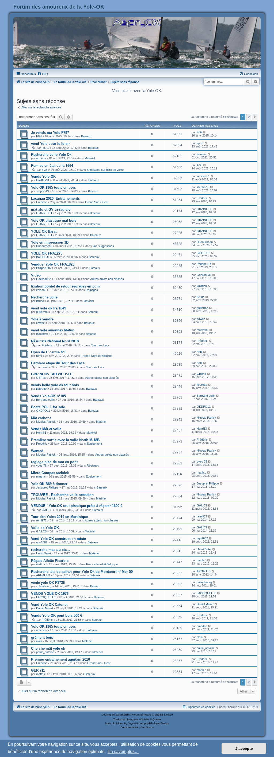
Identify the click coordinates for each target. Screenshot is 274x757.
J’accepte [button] (244, 748)
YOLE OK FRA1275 (46, 253)
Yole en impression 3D (49, 242)
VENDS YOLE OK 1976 (49, 594)
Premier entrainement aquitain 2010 (60, 659)
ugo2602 (41, 542)
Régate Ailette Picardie (49, 561)
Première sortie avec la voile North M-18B (65, 440)
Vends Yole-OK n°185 (48, 396)
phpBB (124, 714)
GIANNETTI (44, 213)
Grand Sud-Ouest (96, 202)
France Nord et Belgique (96, 355)
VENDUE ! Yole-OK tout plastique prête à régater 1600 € (76, 506)
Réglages (92, 290)
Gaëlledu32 (43, 279)
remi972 (41, 520)
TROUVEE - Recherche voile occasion (62, 495)
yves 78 (41, 465)
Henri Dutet (43, 553)
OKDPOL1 (43, 410)
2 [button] (249, 117)
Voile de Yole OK (45, 528)
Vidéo (36, 275)
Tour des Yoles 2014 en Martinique (59, 517)
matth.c (41, 476)
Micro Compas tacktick (50, 473)
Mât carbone (41, 418)
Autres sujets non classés (107, 279)
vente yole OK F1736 (48, 583)
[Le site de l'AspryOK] (137, 22)
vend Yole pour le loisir (50, 144)
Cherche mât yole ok (48, 648)
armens (41, 158)
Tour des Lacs (100, 345)
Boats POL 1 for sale (48, 407)
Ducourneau (44, 246)
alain (39, 641)
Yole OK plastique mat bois (53, 220)
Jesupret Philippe (47, 487)
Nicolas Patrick (46, 421)
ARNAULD (43, 575)
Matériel (90, 158)
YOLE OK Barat (43, 231)
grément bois (42, 637)
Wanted (37, 451)
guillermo (42, 311)
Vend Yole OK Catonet (49, 605)
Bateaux (86, 136)
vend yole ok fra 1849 (48, 308)
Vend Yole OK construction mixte (58, 539)
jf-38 (44, 169)
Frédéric (41, 202)
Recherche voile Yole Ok (51, 155)
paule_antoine (45, 652)
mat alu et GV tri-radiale (50, 209)
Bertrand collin (45, 399)
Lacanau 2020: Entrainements (55, 198)
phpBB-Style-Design (156, 723)
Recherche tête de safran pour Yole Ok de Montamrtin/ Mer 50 (82, 572)
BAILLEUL (43, 257)
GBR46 (41, 377)
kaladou (41, 290)
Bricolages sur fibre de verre (105, 169)
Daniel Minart (44, 608)
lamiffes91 (42, 180)
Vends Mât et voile (46, 429)
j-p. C (45, 147)
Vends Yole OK (43, 177)
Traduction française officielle (131, 719)
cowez (40, 322)
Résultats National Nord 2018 (55, 341)
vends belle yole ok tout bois (55, 385)
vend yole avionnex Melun (52, 330)
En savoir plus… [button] (123, 751)
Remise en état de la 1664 (52, 166)
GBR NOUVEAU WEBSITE (52, 374)
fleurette (41, 388)
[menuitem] (42, 74)
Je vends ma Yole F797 (50, 133)
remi (39, 355)
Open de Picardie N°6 (48, 352)
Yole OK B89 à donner (49, 484)
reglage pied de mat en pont (54, 462)
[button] (254, 117)
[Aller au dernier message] (204, 132)
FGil (38, 136)
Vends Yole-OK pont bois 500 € (56, 616)
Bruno (40, 300)
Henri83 (41, 432)
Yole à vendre (42, 319)
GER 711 (38, 670)
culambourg (43, 586)
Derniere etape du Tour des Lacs (58, 363)
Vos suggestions (103, 246)
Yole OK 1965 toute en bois (53, 188)
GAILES (47, 510)
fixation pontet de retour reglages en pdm (65, 286)
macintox (42, 333)
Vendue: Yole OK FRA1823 (52, 264)
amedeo (41, 630)
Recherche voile (44, 297)
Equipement (94, 443)
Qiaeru (157, 719)
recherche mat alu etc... (50, 550)
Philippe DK (43, 268)
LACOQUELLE (46, 597)
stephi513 (42, 191)
